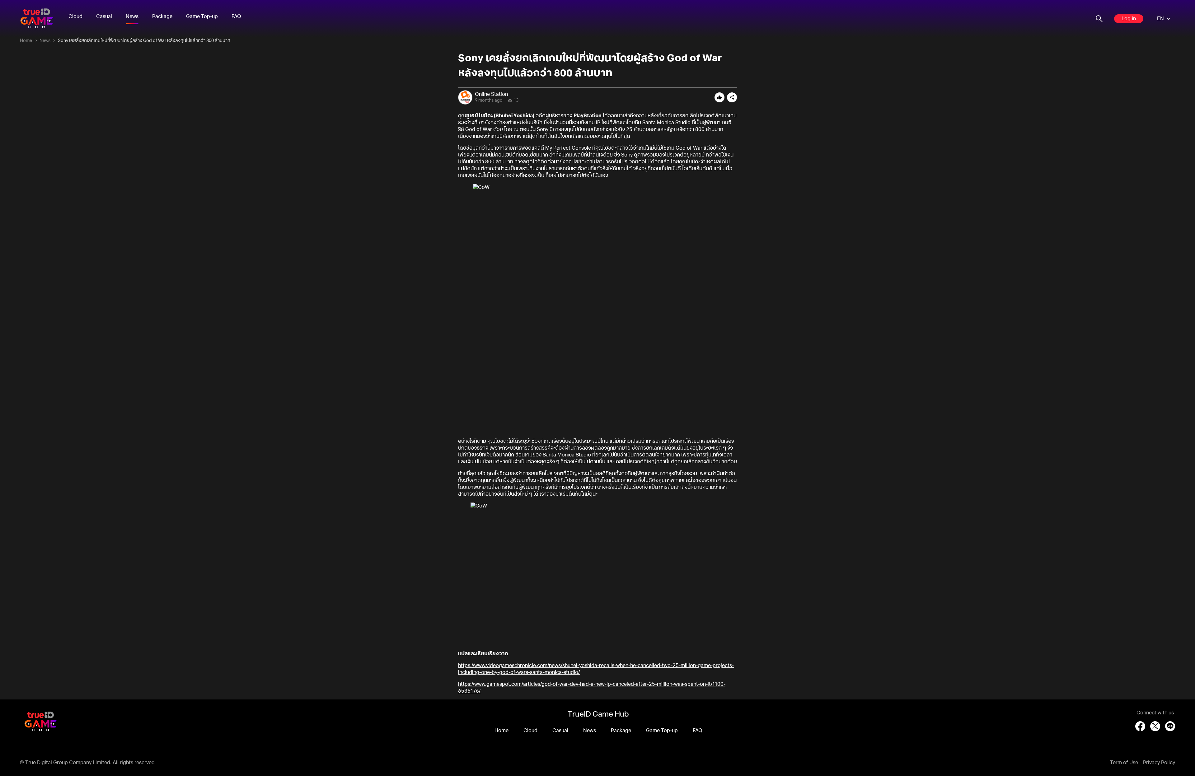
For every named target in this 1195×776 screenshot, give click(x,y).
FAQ (236, 16)
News (132, 16)
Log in (1129, 18)
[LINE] (1170, 726)
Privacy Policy (1159, 762)
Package (162, 16)
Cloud (75, 16)
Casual (104, 16)
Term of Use (1124, 762)
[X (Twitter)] (1155, 726)
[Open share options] (732, 97)
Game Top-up (202, 16)
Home (26, 41)
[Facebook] (1140, 726)
